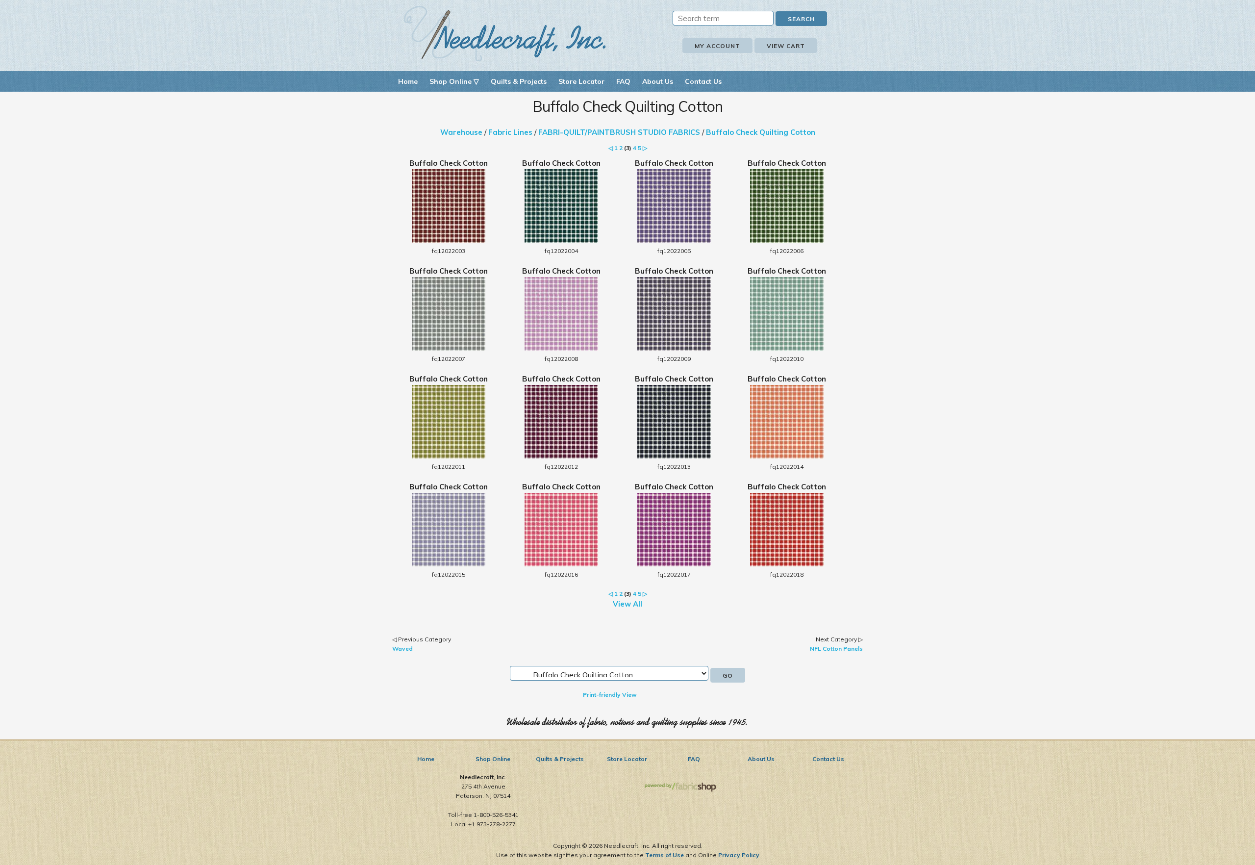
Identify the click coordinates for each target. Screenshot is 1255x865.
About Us (657, 81)
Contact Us (703, 81)
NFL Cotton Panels (836, 648)
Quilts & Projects (519, 81)
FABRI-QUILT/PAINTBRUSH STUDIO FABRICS (619, 132)
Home (408, 81)
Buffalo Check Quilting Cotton (760, 132)
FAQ (623, 81)
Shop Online (493, 759)
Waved (402, 648)
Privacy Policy (738, 855)
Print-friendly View (610, 694)
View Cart (786, 46)
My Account (717, 46)
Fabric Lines (510, 132)
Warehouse (461, 132)
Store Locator (581, 81)
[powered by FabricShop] (680, 787)
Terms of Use (664, 855)
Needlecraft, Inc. (505, 33)
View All (627, 604)
